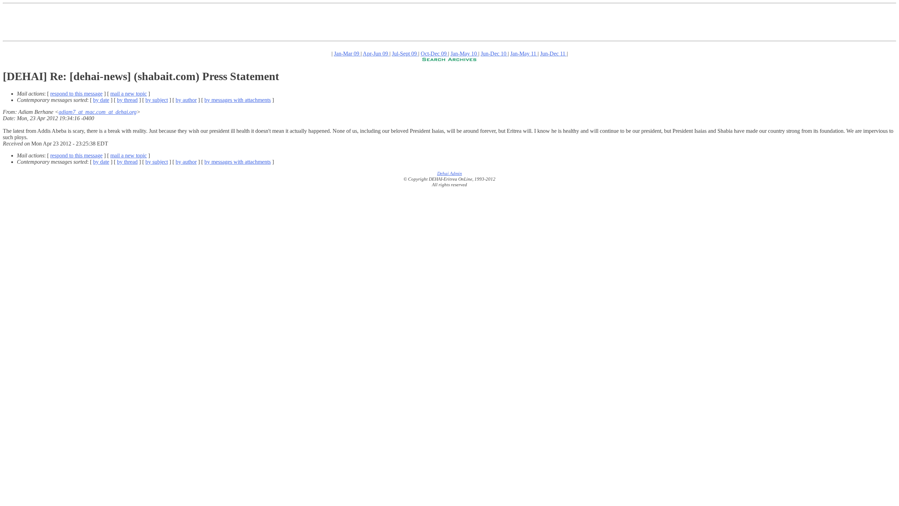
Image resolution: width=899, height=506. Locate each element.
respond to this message (76, 94)
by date (101, 100)
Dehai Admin (449, 173)
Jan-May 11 (524, 54)
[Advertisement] (130, 22)
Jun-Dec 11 (553, 54)
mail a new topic (128, 94)
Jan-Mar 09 (347, 54)
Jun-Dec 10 (494, 54)
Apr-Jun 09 (376, 54)
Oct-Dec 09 (434, 54)
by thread (127, 100)
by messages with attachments (237, 100)
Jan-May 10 (464, 54)
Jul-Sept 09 (405, 54)
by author (186, 100)
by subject (156, 100)
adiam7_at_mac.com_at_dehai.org (98, 112)
